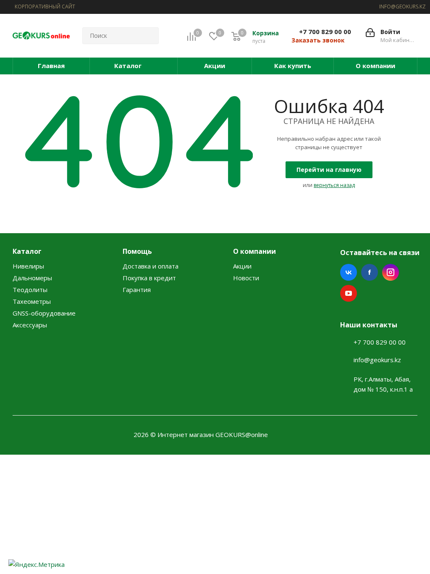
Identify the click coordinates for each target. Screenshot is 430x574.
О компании (254, 251)
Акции (242, 266)
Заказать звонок (317, 40)
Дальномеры (32, 278)
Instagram (390, 272)
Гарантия (137, 289)
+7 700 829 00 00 (325, 31)
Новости (246, 278)
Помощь (137, 251)
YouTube (348, 293)
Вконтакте (348, 272)
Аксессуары (30, 325)
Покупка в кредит (149, 278)
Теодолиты (30, 289)
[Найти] (149, 35)
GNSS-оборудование (44, 313)
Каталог (27, 251)
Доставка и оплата (150, 266)
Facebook (369, 272)
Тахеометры (32, 301)
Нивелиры (28, 266)
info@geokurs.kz (377, 359)
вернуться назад (334, 185)
